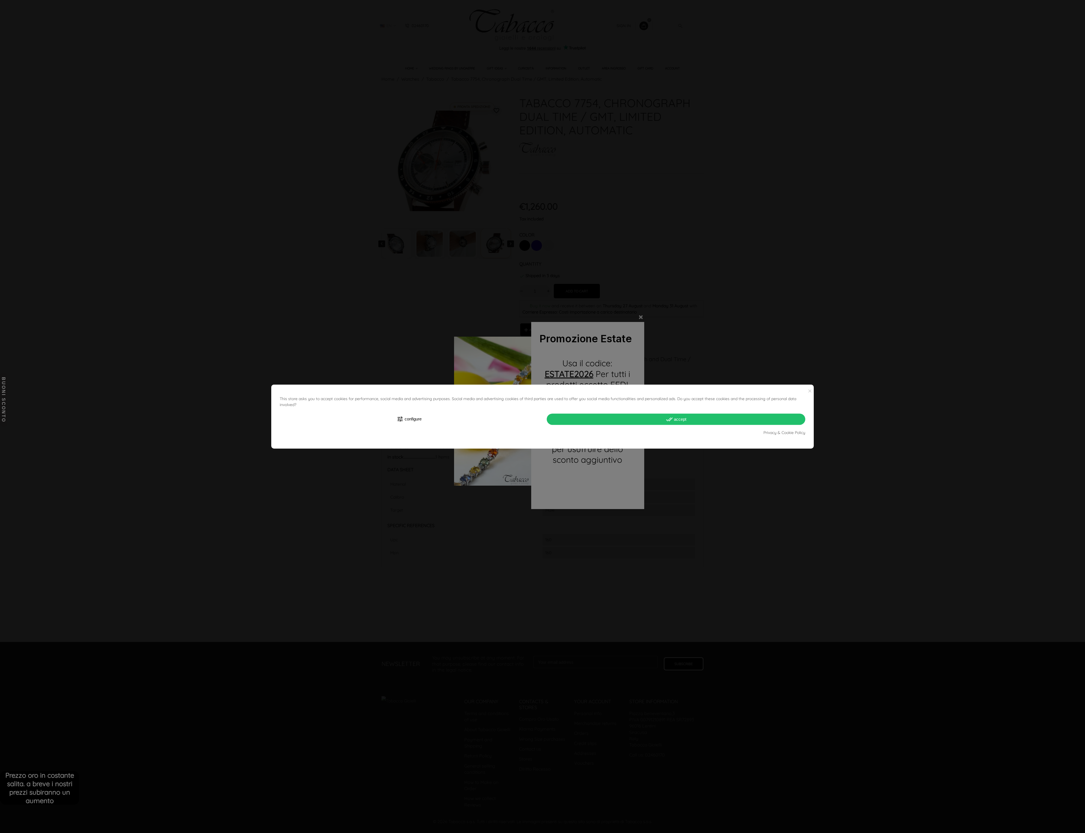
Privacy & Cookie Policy (784, 432)
